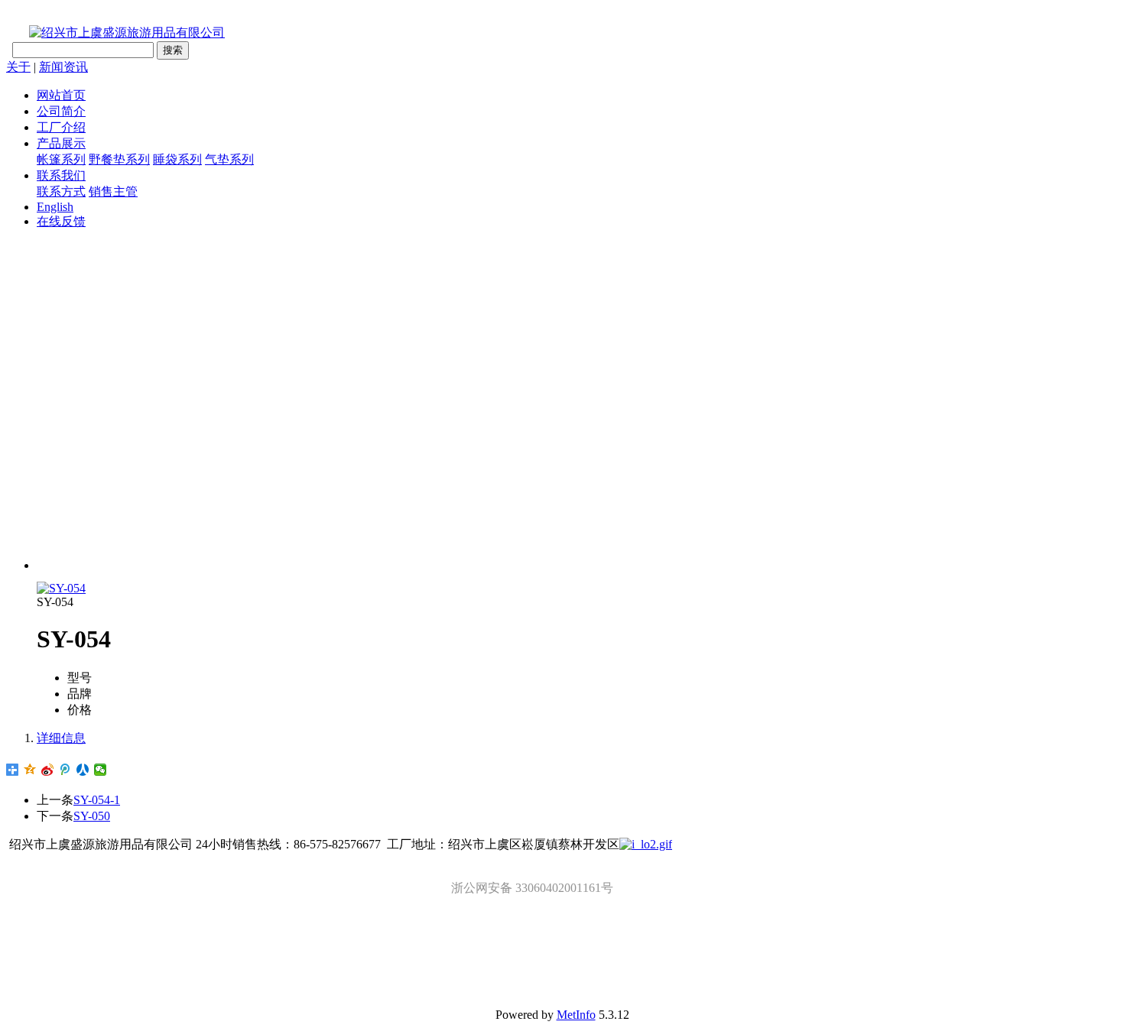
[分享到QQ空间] (30, 770)
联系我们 (61, 175)
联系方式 (61, 191)
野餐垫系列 (119, 159)
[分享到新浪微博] (47, 770)
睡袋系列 (177, 159)
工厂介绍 (61, 127)
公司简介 (61, 111)
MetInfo (576, 1014)
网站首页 (61, 95)
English (55, 206)
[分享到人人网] (82, 770)
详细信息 (61, 737)
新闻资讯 (63, 66)
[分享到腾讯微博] (65, 770)
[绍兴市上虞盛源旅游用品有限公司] (115, 32)
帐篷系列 (61, 159)
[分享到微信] (100, 770)
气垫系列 (229, 159)
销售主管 (113, 191)
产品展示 (61, 143)
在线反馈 (61, 221)
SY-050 (91, 815)
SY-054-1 (96, 799)
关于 (18, 66)
